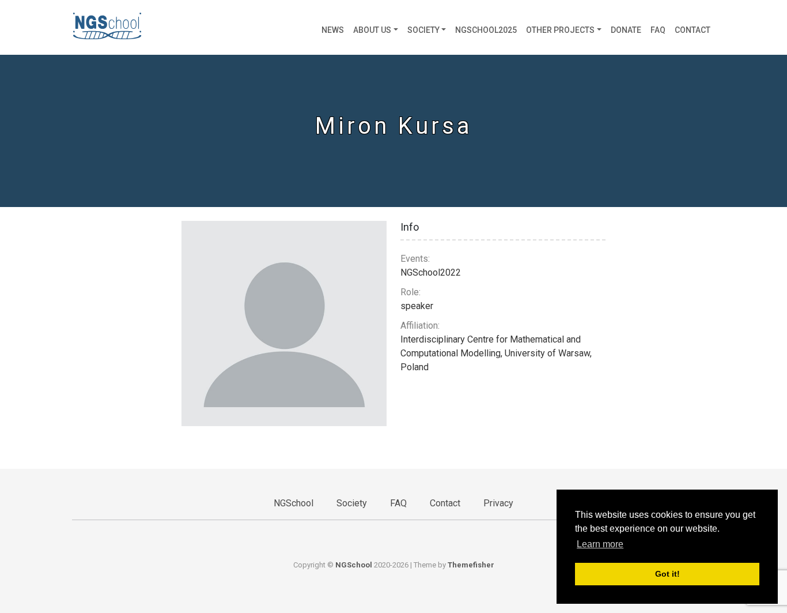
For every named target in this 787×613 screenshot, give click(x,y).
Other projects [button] (560, 30)
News (332, 30)
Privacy (498, 503)
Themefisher (471, 565)
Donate (626, 30)
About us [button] (372, 30)
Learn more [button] (600, 544)
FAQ (657, 30)
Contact (692, 30)
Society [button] (423, 30)
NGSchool (293, 503)
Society (351, 503)
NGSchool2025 (486, 30)
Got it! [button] (667, 573)
